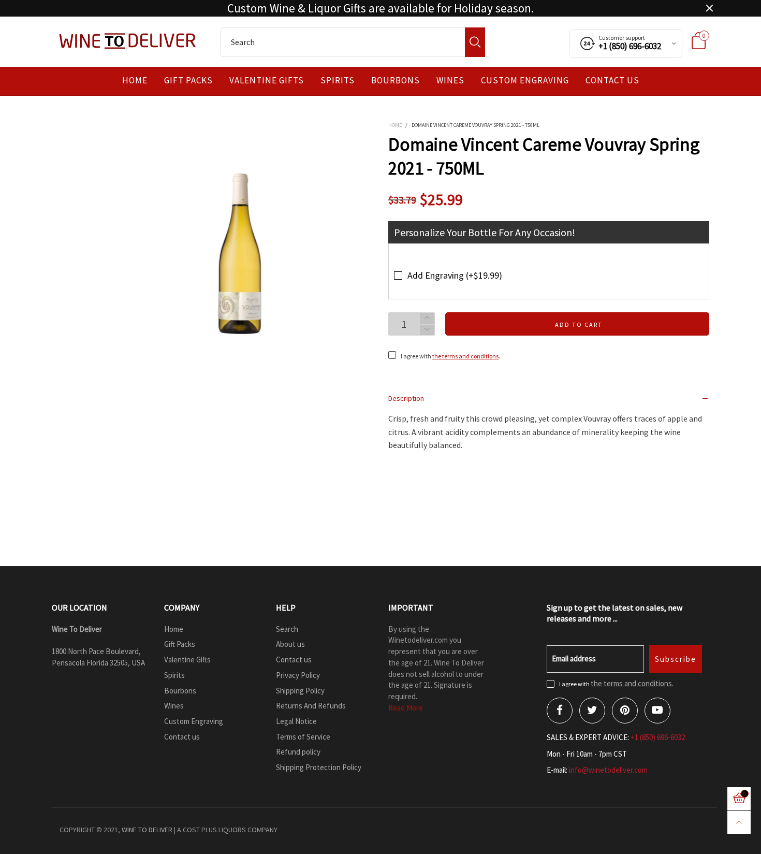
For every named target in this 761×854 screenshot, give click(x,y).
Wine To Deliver (147, 829)
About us (290, 644)
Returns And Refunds (311, 706)
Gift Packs (188, 80)
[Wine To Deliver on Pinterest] (625, 710)
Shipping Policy (300, 691)
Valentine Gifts (266, 80)
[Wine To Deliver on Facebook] (560, 710)
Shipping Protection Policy (318, 767)
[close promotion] (709, 8)
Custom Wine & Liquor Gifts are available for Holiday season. (380, 8)
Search (287, 629)
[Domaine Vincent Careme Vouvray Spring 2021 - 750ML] (240, 254)
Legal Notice (296, 721)
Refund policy (298, 752)
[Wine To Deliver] (128, 41)
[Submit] (475, 42)
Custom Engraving (525, 80)
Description (406, 398)
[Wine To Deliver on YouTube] (657, 710)
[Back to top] (739, 822)
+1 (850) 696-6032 (658, 737)
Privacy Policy (298, 675)
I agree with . (450, 356)
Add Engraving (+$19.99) (454, 275)
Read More (405, 708)
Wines (450, 80)
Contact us (612, 80)
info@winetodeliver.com (608, 770)
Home (135, 80)
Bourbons (395, 80)
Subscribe (675, 659)
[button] (427, 330)
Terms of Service (303, 737)
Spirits (337, 80)
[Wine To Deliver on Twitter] (592, 710)
